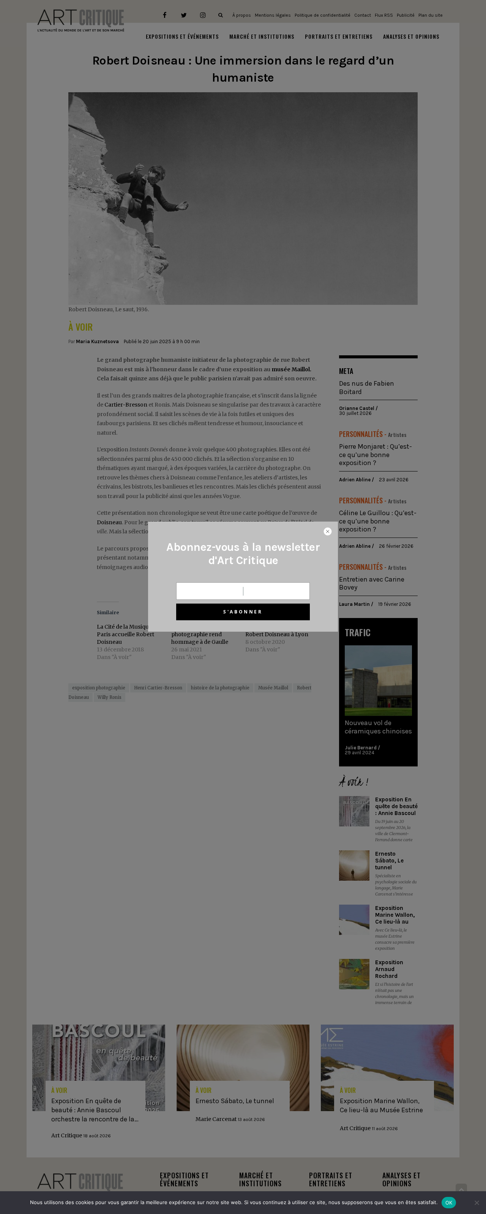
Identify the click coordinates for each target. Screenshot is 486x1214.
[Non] (476, 1202)
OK (449, 1203)
